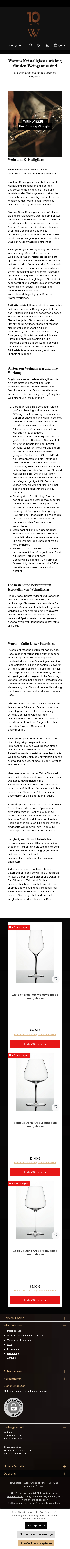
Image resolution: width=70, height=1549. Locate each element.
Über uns (53, 1482)
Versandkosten (15, 1496)
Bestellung (13, 1353)
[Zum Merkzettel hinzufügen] (56, 979)
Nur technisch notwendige (36, 1534)
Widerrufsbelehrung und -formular (25, 1335)
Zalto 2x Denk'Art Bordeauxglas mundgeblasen (35, 1252)
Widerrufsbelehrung (35, 1482)
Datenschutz (14, 1330)
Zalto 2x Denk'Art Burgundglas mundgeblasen (35, 1124)
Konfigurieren (36, 1525)
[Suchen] (30, 45)
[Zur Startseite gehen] (35, 24)
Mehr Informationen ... (35, 1518)
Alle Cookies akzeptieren (36, 1543)
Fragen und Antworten (35, 1486)
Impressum (13, 1349)
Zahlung (11, 1358)
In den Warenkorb (35, 1044)
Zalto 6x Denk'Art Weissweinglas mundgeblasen (35, 996)
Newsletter (15, 1482)
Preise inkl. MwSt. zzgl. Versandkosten (35, 1034)
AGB (9, 1344)
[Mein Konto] (47, 45)
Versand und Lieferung (19, 1340)
